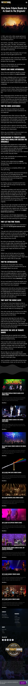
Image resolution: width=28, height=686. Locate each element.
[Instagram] (13, 640)
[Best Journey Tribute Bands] (14, 566)
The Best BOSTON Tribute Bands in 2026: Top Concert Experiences (13, 548)
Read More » (4, 402)
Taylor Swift (17, 80)
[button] (26, 682)
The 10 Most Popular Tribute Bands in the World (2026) (13, 393)
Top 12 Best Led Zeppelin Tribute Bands (12, 522)
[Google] (8, 640)
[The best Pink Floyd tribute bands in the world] (14, 464)
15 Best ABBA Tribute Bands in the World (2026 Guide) (12, 420)
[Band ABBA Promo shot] (14, 385)
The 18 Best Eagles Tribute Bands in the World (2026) (14, 446)
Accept (23, 683)
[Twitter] (5, 640)
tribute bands (6, 291)
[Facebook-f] (3, 640)
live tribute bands (14, 353)
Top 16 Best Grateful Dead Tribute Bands (12, 497)
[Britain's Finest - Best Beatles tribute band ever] (14, 591)
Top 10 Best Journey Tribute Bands (11, 574)
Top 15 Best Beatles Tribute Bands (11, 599)
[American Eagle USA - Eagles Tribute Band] (14, 438)
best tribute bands (10, 150)
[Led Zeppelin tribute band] (14, 515)
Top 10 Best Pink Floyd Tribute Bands (11, 472)
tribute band (7, 95)
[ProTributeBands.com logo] (7, 2)
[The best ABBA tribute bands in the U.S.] (14, 412)
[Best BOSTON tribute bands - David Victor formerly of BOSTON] (14, 540)
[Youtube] (10, 640)
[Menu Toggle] (26, 2)
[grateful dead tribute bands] (14, 490)
